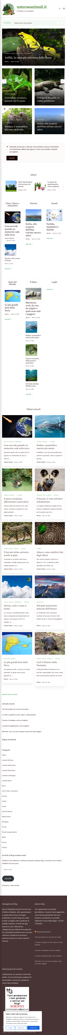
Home (4, 1032)
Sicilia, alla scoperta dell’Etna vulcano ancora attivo (33, 230)
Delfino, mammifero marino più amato (33, 337)
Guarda (12, 158)
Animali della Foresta (45, 658)
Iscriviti (8, 878)
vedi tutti (7, 319)
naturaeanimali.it (32, 7)
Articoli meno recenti (9, 694)
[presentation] (4, 81)
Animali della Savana (44, 495)
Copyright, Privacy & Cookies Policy (26, 1032)
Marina (7, 61)
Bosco (56, 94)
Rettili (4, 837)
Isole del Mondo (10, 658)
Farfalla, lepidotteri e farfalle (53, 227)
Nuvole (26, 602)
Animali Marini (42, 441)
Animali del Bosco (44, 94)
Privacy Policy (11, 1032)
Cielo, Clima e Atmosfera (13, 441)
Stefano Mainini (9, 238)
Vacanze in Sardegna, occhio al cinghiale (15, 720)
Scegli (10, 1027)
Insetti (4, 806)
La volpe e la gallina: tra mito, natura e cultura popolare (16, 98)
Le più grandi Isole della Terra (11, 308)
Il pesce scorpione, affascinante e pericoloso (32, 361)
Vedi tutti (7, 269)
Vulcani (4, 847)
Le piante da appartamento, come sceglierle (15, 126)
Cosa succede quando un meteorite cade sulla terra (29, 23)
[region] (22, 1021)
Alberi (7, 53)
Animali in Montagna (13, 91)
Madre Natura (6, 817)
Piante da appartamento (14, 120)
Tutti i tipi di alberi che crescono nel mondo (31, 57)
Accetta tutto (33, 1027)
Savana (56, 495)
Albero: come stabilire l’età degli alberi (54, 184)
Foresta (57, 658)
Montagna (40, 602)
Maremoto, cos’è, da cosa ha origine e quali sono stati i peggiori (49, 126)
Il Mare (40, 120)
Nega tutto (21, 1027)
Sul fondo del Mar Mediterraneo (32, 385)
